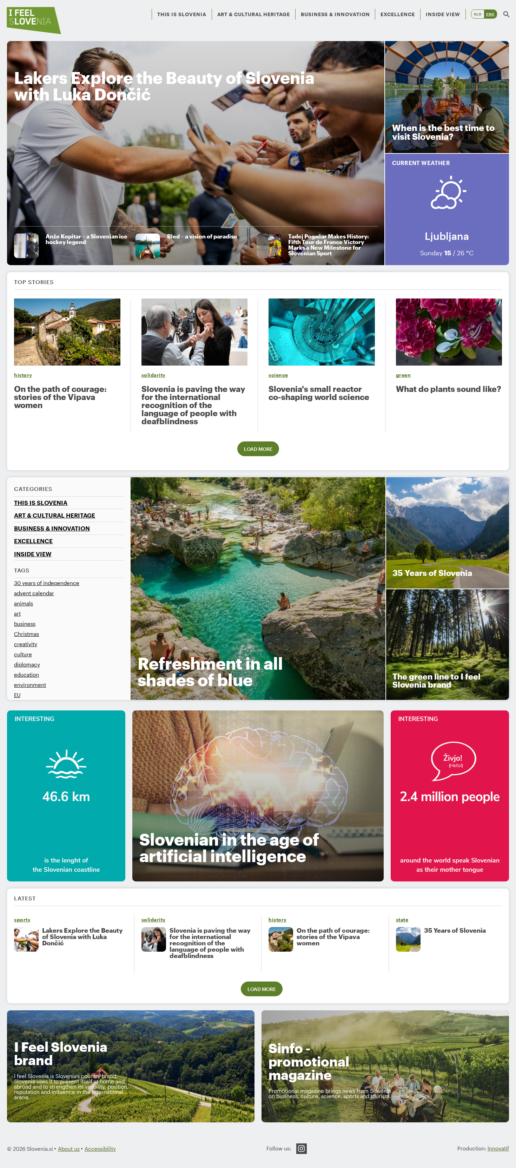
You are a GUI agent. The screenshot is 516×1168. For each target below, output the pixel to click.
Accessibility (100, 1149)
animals (23, 603)
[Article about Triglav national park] (66, 795)
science (278, 375)
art (17, 613)
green (403, 375)
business (24, 624)
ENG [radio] (490, 14)
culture (23, 654)
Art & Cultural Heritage (253, 14)
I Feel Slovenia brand (60, 1053)
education (26, 674)
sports (22, 920)
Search (506, 14)
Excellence (398, 14)
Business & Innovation (335, 14)
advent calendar (34, 593)
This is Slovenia (181, 14)
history (23, 375)
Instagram (301, 1148)
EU (17, 695)
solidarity (153, 375)
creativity (25, 644)
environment (30, 685)
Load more (258, 449)
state (402, 920)
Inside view (443, 14)
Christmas (26, 634)
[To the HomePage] (34, 20)
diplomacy (27, 664)
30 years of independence (46, 583)
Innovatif (498, 1148)
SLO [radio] (478, 14)
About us (69, 1149)
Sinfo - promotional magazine (309, 1061)
